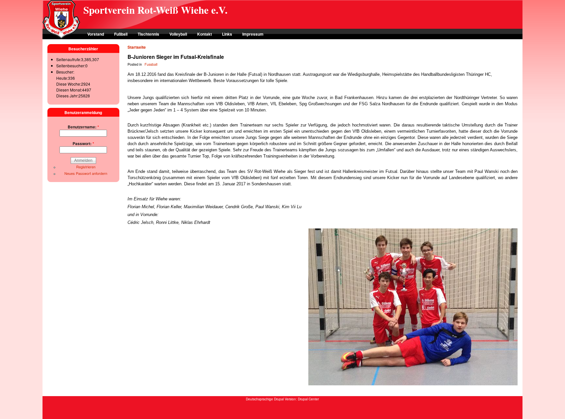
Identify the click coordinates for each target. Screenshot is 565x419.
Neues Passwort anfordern (85, 173)
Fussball (151, 64)
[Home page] (61, 38)
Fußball (121, 34)
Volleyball (178, 34)
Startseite (137, 47)
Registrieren (85, 166)
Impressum (253, 34)
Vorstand (95, 34)
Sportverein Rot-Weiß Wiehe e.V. (155, 9)
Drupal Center (308, 399)
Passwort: (83, 143)
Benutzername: (83, 127)
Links (227, 34)
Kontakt (204, 34)
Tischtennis (148, 34)
